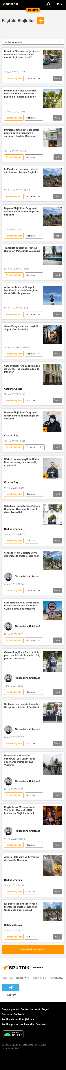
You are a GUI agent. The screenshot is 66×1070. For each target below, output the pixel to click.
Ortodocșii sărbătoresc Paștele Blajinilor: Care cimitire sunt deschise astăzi (22, 509)
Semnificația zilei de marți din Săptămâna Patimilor (21, 328)
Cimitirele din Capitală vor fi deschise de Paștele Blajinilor (21, 554)
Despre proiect (10, 1009)
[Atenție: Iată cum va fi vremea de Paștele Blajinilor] (52, 865)
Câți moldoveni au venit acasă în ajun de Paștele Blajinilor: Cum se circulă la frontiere (21, 605)
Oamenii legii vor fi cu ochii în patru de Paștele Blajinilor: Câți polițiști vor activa (22, 655)
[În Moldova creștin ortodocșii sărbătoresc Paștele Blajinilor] (52, 177)
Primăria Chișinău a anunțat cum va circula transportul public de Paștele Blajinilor (20, 93)
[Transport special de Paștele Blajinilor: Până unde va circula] (52, 255)
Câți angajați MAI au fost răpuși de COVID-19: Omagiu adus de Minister (22, 369)
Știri (28, 400)
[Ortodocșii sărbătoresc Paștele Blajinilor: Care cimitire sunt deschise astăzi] (52, 514)
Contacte (7, 1014)
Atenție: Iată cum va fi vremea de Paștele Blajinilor (21, 858)
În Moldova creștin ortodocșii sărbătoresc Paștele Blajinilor (21, 171)
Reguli (45, 1009)
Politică (7, 977)
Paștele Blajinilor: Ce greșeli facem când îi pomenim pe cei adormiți (21, 211)
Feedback (41, 1024)
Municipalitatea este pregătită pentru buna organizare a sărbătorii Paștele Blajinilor (21, 133)
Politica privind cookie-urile (18, 1024)
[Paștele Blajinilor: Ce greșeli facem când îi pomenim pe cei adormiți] (52, 216)
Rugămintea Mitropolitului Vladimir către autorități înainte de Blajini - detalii (19, 810)
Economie (39, 977)
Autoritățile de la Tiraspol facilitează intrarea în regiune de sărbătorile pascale (21, 290)
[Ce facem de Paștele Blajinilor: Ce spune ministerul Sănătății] (52, 712)
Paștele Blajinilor (18, 20)
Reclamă (19, 1014)
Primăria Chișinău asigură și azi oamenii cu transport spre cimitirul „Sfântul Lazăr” (22, 54)
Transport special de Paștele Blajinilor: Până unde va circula (22, 249)
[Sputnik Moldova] (11, 5)
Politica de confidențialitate (18, 1019)
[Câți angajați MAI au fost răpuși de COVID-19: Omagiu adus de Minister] (52, 374)
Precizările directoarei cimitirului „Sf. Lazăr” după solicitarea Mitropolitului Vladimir (19, 760)
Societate (30, 78)
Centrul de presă (30, 1009)
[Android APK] (13, 1034)
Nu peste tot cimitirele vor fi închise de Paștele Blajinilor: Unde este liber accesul (21, 907)
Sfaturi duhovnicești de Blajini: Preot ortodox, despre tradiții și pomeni (22, 462)
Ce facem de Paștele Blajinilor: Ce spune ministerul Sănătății (22, 705)
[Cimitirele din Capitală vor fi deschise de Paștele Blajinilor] (52, 560)
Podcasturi (31, 447)
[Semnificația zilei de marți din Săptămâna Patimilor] (52, 334)
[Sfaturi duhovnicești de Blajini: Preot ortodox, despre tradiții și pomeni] (52, 468)
